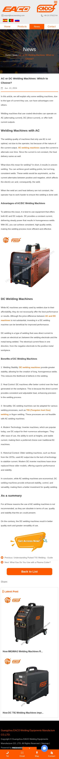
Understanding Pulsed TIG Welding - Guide (33, 557)
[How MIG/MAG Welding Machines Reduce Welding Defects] (29, 622)
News (37, 26)
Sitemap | (45, 743)
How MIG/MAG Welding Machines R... (23, 651)
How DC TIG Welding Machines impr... (23, 713)
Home (7, 26)
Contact (52, 26)
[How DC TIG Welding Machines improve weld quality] (29, 683)
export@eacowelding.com (14, 16)
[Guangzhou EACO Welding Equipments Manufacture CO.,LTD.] (29, 8)
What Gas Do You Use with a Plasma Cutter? (30, 562)
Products (22, 26)
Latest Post (11, 591)
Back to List (29, 571)
